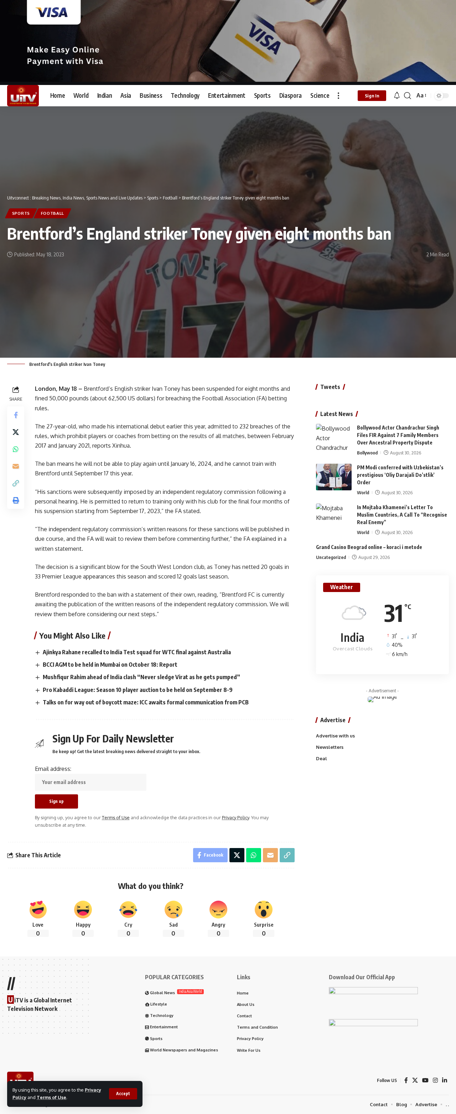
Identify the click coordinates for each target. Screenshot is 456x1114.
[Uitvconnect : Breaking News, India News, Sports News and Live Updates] (23, 95)
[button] (123, 1093)
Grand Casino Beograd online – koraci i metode (369, 547)
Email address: (53, 768)
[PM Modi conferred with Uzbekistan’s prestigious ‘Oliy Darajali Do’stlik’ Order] (334, 477)
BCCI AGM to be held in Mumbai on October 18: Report (110, 664)
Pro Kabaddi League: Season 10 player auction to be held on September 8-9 (138, 689)
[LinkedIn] (444, 1080)
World (363, 492)
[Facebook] (406, 1080)
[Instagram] (435, 1080)
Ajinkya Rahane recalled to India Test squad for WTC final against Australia (137, 652)
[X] (415, 1080)
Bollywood (367, 452)
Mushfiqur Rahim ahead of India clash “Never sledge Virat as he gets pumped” (141, 677)
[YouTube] (425, 1080)
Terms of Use (51, 1097)
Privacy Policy (235, 817)
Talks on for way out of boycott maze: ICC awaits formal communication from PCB (146, 702)
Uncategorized (331, 557)
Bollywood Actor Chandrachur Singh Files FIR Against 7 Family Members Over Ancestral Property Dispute (398, 435)
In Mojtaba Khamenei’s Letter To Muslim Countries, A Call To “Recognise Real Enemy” (402, 514)
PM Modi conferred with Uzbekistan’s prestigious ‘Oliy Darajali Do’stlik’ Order (400, 474)
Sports (21, 213)
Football (52, 213)
